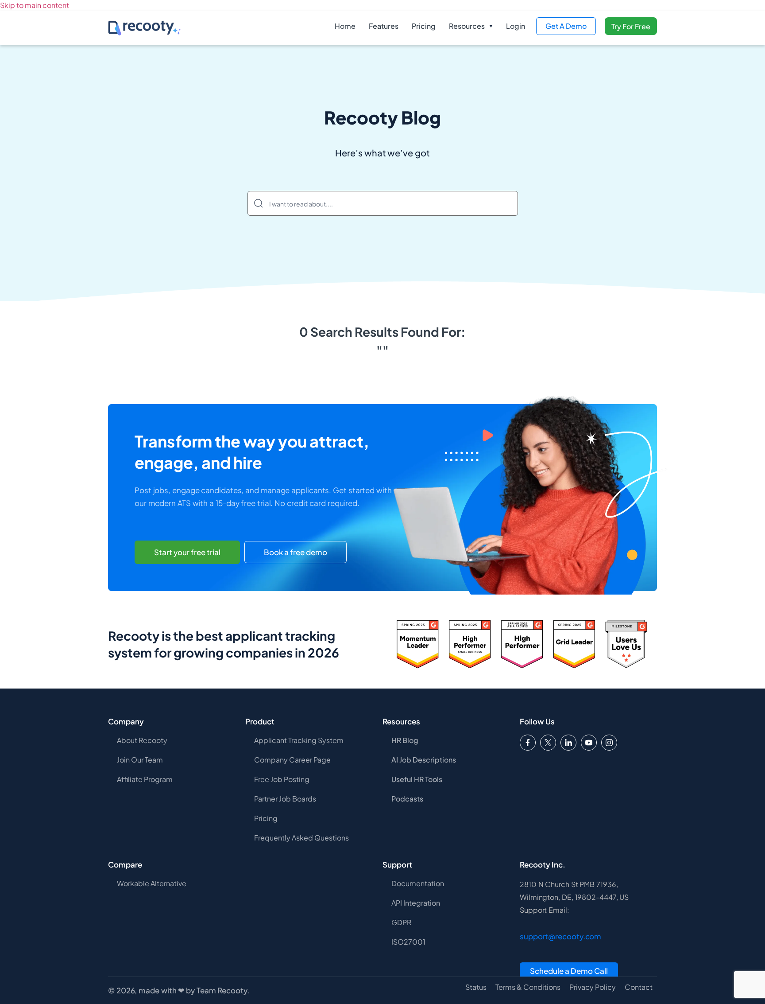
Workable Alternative (151, 883)
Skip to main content (34, 5)
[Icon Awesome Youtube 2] (589, 743)
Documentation (417, 883)
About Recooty (142, 740)
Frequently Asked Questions (301, 837)
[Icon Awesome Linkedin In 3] (568, 743)
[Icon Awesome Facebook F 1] (528, 743)
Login (515, 26)
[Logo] (548, 743)
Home (345, 26)
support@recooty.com (560, 936)
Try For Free (630, 26)
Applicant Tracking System (299, 740)
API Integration (415, 902)
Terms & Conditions (527, 987)
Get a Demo (566, 26)
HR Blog (404, 740)
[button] (471, 26)
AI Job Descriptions (423, 759)
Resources (467, 26)
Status (476, 987)
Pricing (424, 26)
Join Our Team (140, 759)
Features (383, 26)
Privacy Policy (592, 987)
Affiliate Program (145, 779)
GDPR (401, 922)
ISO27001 (408, 941)
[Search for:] (382, 203)
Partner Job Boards (285, 798)
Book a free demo (295, 552)
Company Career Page (292, 759)
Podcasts (407, 798)
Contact (639, 987)
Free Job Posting (281, 779)
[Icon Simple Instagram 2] (609, 743)
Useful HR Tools (416, 779)
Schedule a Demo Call (569, 971)
